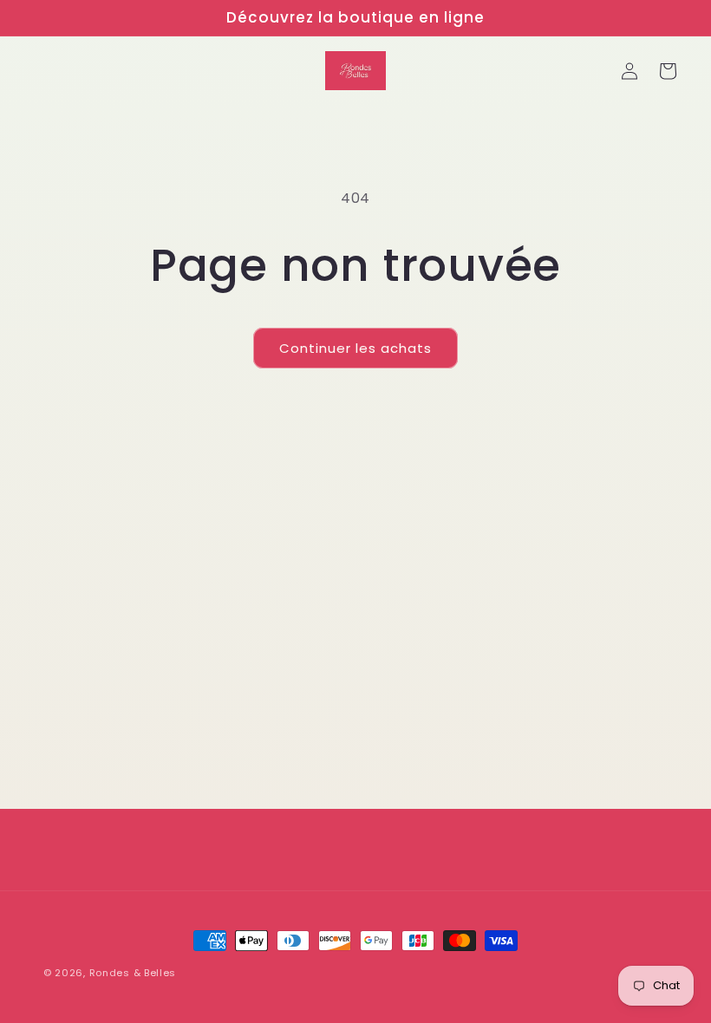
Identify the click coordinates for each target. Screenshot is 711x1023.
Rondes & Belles (133, 973)
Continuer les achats (355, 348)
